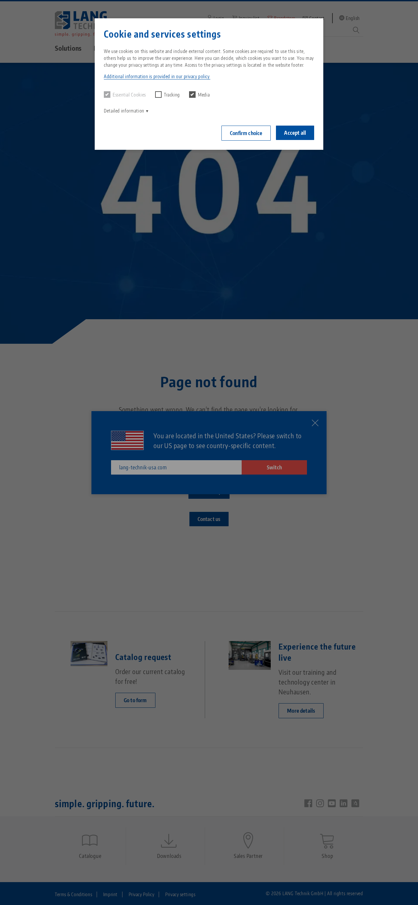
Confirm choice (246, 133)
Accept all (295, 133)
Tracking (172, 94)
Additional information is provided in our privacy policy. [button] (157, 76)
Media (204, 94)
